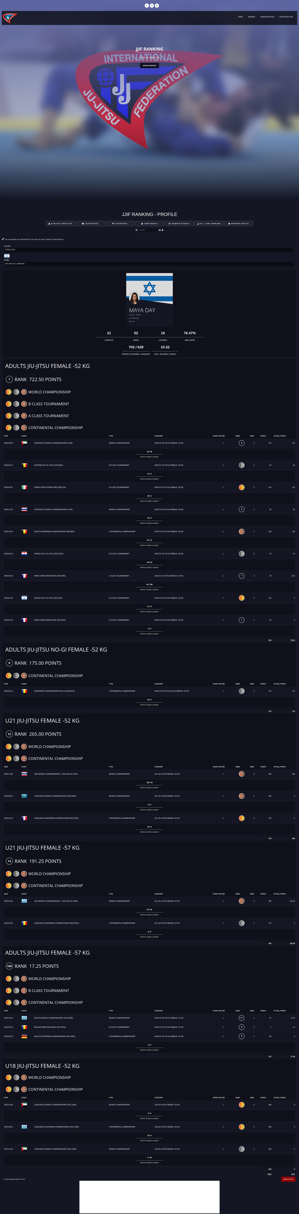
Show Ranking (149, 65)
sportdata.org (286, 17)
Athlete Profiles (61, 223)
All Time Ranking (210, 223)
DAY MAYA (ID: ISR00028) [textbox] (15, 264)
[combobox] (149, 250)
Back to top (288, 1179)
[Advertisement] (149, 1197)
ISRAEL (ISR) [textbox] (10, 249)
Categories (91, 223)
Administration (267, 17)
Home (240, 17)
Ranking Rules (240, 223)
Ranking (251, 17)
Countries (121, 223)
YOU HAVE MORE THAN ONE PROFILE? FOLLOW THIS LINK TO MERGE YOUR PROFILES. (34, 239)
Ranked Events (180, 223)
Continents (150, 223)
